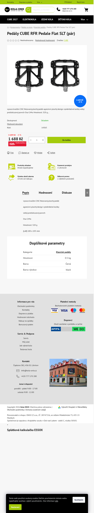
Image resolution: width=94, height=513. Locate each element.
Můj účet (25, 342)
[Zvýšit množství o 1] (43, 140)
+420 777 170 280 (69, 9)
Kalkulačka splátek (21, 143)
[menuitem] (12, 19)
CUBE (66, 40)
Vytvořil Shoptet (68, 407)
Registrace (80, 2)
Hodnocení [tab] (45, 193)
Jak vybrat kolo (26, 345)
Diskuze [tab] (67, 193)
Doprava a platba (25, 2)
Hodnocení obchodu (25, 317)
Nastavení (15, 507)
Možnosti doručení (15, 124)
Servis (25, 338)
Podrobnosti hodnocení (45, 40)
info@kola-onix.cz (29, 370)
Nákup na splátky (26, 321)
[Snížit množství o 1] (31, 140)
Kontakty (10, 2)
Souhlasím (78, 500)
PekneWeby (82, 407)
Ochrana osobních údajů (35, 409)
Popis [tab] (25, 193)
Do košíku (66, 140)
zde (56, 501)
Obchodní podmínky (25, 306)
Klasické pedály (63, 252)
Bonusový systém (26, 324)
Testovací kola (26, 349)
